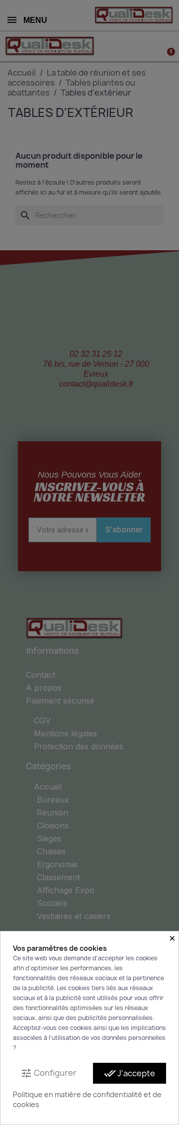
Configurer (48, 1073)
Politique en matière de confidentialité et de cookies (87, 1099)
